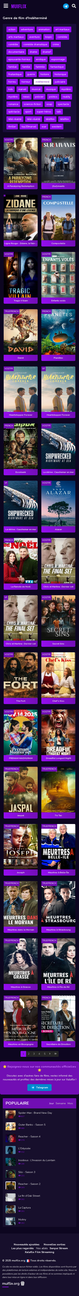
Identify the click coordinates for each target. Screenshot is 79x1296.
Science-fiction (32, 104)
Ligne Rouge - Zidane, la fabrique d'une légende (21, 243)
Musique (51, 89)
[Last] (55, 1054)
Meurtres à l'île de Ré (58, 987)
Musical (36, 89)
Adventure (27, 29)
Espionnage (58, 59)
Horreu (12, 81)
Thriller (12, 126)
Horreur (25, 81)
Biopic (48, 37)
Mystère (66, 89)
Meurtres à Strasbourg (58, 929)
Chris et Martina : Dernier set (58, 586)
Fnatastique (15, 74)
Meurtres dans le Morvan (21, 929)
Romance (13, 104)
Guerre (31, 74)
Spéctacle (14, 111)
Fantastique (57, 67)
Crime (56, 44)
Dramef (47, 52)
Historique (60, 74)
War (44, 126)
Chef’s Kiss (58, 701)
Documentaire (16, 52)
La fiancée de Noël (20, 586)
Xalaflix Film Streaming (39, 1252)
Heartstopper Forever (20, 414)
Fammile (40, 67)
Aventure (34, 37)
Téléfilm (50, 119)
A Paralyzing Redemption (20, 186)
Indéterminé (42, 81)
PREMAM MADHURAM (21, 758)
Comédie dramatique (35, 44)
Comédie (62, 37)
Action (11, 29)
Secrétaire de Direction (58, 1044)
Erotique (41, 59)
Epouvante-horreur (19, 59)
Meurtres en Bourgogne (20, 1044)
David (21, 357)
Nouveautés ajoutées (26, 1244)
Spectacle (63, 104)
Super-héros (44, 111)
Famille (26, 67)
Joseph (20, 872)
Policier (39, 96)
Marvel (22, 89)
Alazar (58, 529)
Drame (33, 52)
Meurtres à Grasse (20, 987)
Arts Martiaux (16, 37)
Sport (28, 111)
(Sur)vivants (58, 186)
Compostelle (58, 243)
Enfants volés (58, 300)
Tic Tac (58, 815)
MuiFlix (18, 6)
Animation (44, 29)
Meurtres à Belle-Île (58, 872)
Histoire (44, 74)
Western (57, 126)
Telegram (42, 1087)
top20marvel (28, 126)
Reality (66, 96)
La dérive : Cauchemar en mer (58, 472)
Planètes (58, 357)
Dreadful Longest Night (58, 758)
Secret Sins (58, 643)
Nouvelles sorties (54, 1244)
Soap (49, 104)
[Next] (50, 1054)
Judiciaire (60, 81)
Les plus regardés (22, 1248)
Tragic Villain (21, 300)
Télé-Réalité (14, 119)
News (26, 96)
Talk (59, 111)
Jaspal (20, 815)
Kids (10, 89)
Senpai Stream (59, 1248)
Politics (53, 96)
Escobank (20, 472)
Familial (12, 67)
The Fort (20, 701)
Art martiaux (62, 29)
